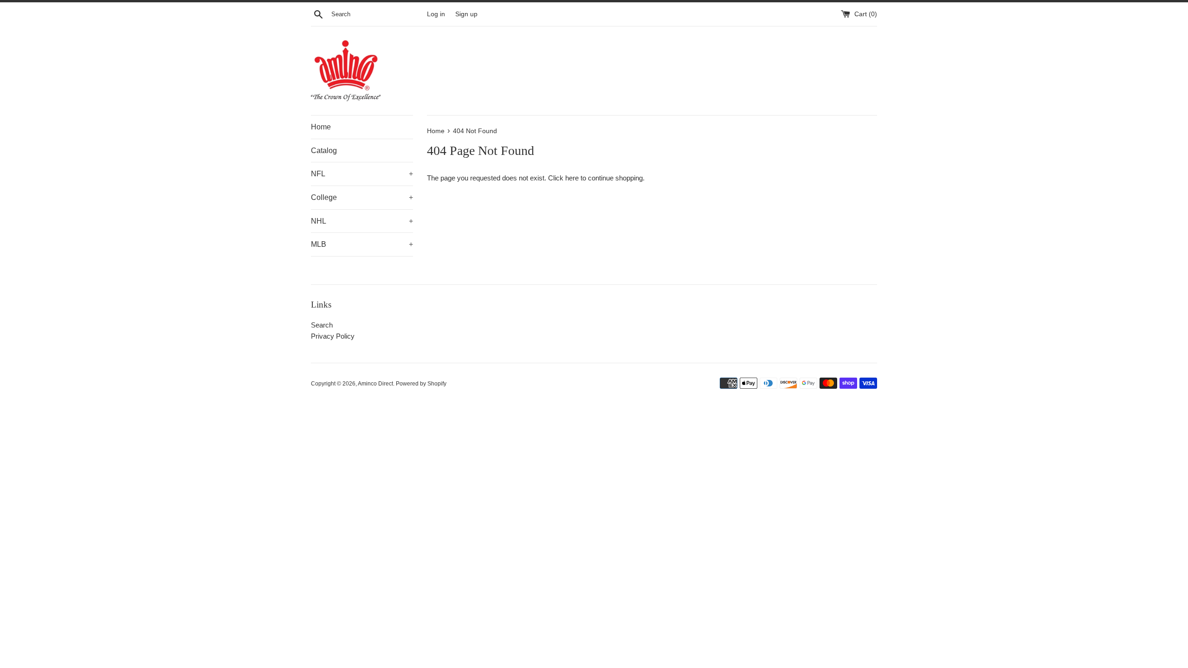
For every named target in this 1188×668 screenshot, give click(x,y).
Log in (436, 14)
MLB (362, 244)
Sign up (466, 14)
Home (321, 127)
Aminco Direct (375, 383)
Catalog (324, 150)
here (572, 178)
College (362, 197)
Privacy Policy (333, 336)
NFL (362, 174)
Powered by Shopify (421, 383)
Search (322, 325)
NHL (362, 221)
